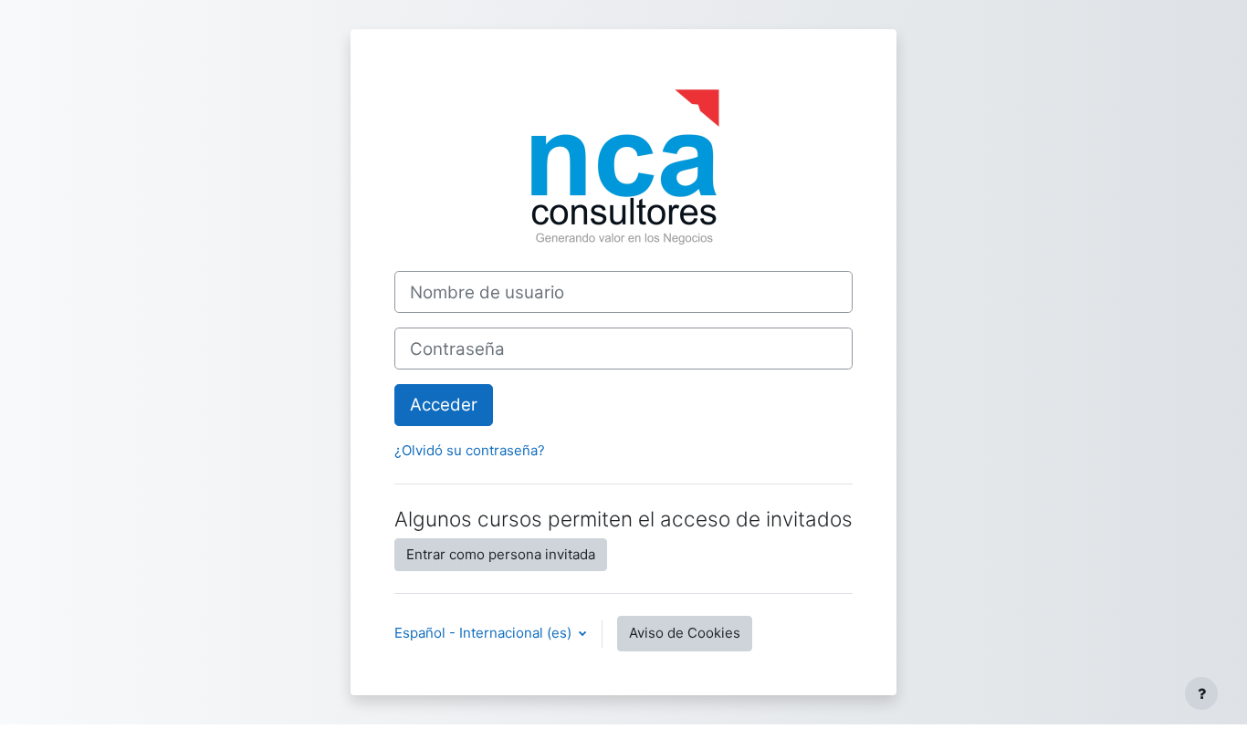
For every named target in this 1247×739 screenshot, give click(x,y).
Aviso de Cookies (684, 632)
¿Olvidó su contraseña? (469, 450)
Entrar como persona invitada (500, 554)
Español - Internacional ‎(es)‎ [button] (484, 632)
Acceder (443, 404)
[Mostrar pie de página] (1201, 693)
